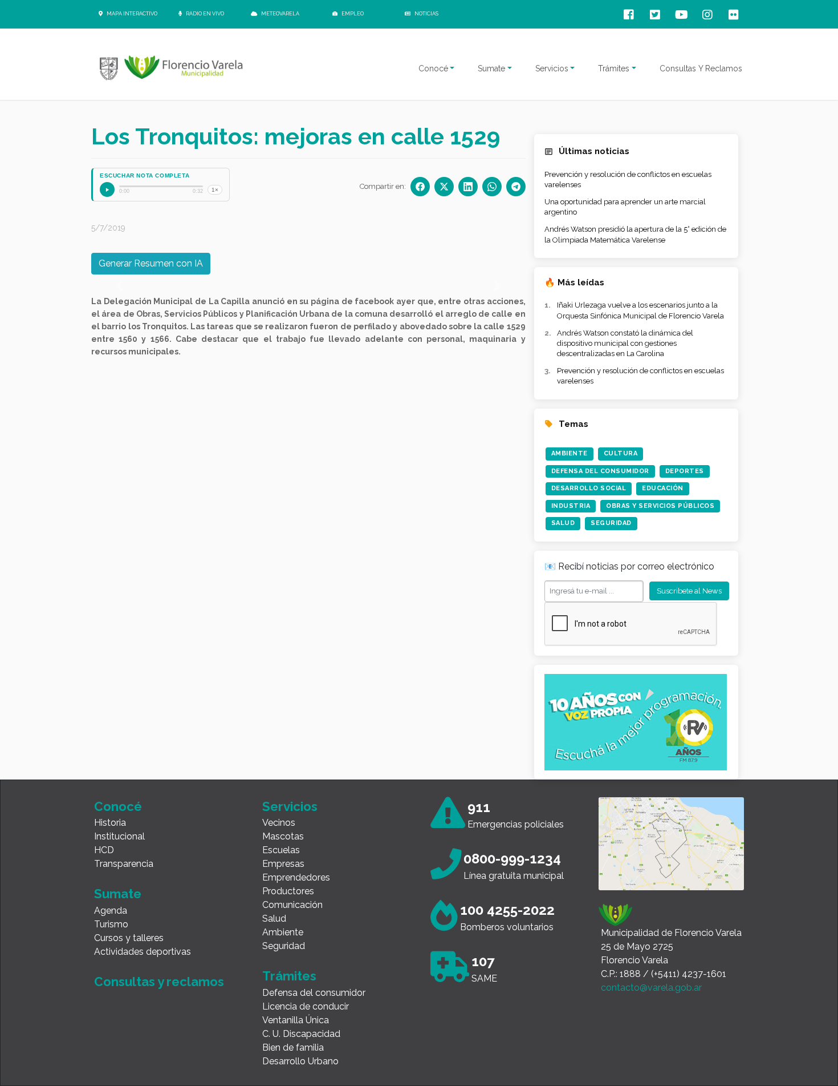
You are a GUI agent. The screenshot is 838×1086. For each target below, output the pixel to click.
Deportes (684, 471)
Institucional (119, 836)
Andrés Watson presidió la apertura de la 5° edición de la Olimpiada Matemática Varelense (635, 234)
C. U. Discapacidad (301, 1033)
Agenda (110, 910)
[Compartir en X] (444, 186)
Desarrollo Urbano (300, 1061)
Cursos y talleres (129, 937)
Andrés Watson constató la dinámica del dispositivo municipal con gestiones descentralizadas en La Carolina (625, 343)
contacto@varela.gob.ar (651, 987)
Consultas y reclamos (159, 981)
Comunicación (292, 904)
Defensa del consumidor (313, 992)
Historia (110, 822)
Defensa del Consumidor (600, 471)
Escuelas (281, 850)
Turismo (111, 924)
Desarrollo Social (589, 488)
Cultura (621, 453)
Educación (663, 488)
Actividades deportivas (142, 951)
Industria (571, 506)
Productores (288, 891)
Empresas (283, 863)
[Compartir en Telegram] (516, 186)
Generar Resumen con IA (151, 263)
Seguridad (611, 523)
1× (214, 190)
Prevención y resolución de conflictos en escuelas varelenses (627, 179)
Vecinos (278, 822)
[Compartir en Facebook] (420, 186)
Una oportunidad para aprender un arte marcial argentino (625, 206)
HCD (104, 850)
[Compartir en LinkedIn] (468, 186)
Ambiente (569, 453)
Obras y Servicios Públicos (660, 506)
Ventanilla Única (295, 1020)
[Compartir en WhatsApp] (492, 186)
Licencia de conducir (305, 1006)
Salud (563, 523)
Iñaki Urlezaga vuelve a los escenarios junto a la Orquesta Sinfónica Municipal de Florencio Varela (640, 310)
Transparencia (123, 863)
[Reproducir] (107, 189)
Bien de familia (293, 1047)
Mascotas (283, 836)
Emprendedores (296, 877)
